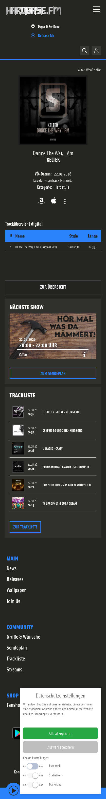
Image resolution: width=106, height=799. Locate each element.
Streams (14, 669)
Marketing (55, 784)
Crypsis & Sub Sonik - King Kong (62, 430)
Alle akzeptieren (60, 733)
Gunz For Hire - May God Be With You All (68, 485)
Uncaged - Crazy (53, 448)
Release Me (46, 35)
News (12, 568)
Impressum (45, 721)
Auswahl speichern (60, 746)
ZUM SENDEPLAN (53, 373)
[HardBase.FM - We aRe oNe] (34, 17)
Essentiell (55, 765)
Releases (15, 579)
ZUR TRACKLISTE (25, 526)
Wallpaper (16, 590)
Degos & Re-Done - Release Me (61, 412)
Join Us (13, 601)
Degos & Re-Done (48, 26)
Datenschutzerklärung (69, 721)
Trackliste (16, 658)
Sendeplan (17, 647)
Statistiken (55, 775)
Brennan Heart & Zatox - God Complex (66, 467)
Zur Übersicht (53, 286)
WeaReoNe (93, 69)
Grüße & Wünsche (23, 636)
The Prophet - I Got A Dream (60, 503)
